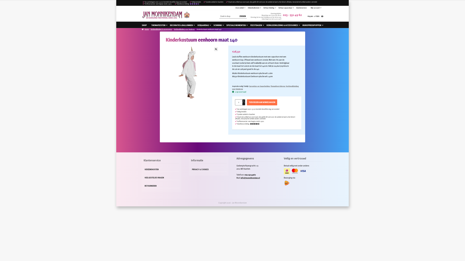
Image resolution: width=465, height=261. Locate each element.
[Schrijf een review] (194, 4)
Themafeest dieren (278, 86)
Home (147, 29)
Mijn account (315, 8)
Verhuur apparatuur (285, 8)
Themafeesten (158, 25)
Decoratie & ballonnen (181, 25)
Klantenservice (301, 8)
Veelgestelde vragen (154, 178)
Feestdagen (256, 25)
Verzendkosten (152, 169)
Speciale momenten (236, 25)
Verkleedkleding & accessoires (282, 25)
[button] (216, 49)
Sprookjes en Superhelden (259, 86)
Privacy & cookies (200, 169)
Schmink (217, 25)
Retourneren (151, 186)
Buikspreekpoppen (311, 25)
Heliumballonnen (253, 8)
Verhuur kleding (268, 8)
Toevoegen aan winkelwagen (262, 102)
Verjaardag (203, 25)
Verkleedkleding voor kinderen (184, 29)
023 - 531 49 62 (292, 15)
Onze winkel (239, 8)
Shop (144, 25)
